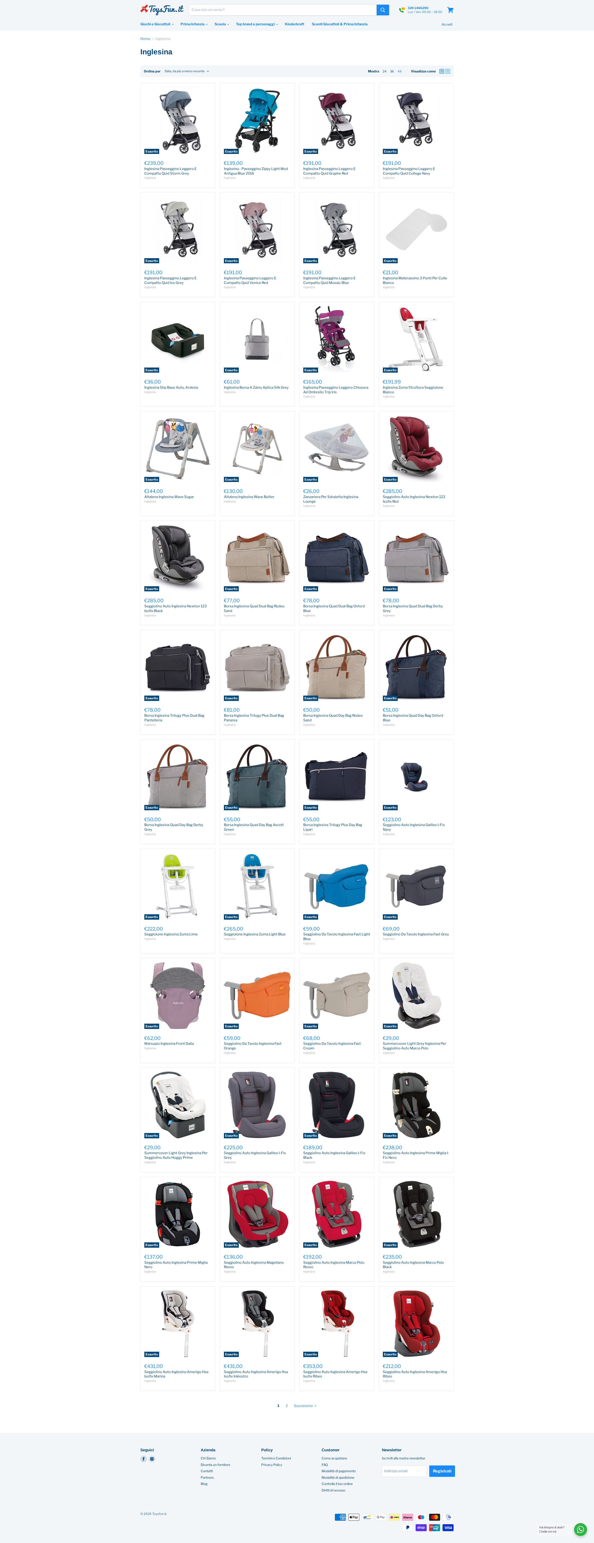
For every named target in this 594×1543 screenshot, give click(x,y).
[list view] (448, 71)
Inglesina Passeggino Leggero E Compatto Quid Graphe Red (329, 171)
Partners (207, 1477)
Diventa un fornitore (215, 1465)
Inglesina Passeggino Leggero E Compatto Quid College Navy (409, 171)
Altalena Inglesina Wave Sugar (169, 497)
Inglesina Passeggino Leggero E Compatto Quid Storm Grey (170, 171)
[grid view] (441, 71)
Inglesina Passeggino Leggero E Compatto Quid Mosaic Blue (329, 280)
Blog (204, 1484)
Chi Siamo (208, 1458)
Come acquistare (334, 1458)
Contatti (207, 1471)
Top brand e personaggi (255, 24)
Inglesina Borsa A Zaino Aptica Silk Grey (256, 387)
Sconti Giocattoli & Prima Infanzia (340, 24)
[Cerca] (383, 10)
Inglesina (150, 177)
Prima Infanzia (193, 24)
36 (392, 71)
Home (145, 39)
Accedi (447, 24)
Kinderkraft (294, 24)
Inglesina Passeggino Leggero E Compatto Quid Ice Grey (170, 280)
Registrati (442, 1471)
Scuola (220, 24)
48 (399, 71)
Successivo (303, 1406)
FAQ (325, 1465)
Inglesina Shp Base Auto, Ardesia (171, 387)
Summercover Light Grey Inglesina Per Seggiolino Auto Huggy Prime (176, 1155)
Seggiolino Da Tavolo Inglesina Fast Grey (416, 934)
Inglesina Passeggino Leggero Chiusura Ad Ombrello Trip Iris (335, 389)
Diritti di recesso (333, 1490)
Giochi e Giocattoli (155, 24)
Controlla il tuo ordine (337, 1484)
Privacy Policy (271, 1465)
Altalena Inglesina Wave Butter (249, 497)
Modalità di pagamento (339, 1471)
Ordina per (152, 71)
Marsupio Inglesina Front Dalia (169, 1044)
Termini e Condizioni (276, 1458)
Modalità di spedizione (338, 1477)
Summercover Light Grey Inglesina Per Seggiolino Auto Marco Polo (414, 1046)
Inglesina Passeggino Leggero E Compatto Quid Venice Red (250, 280)
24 (385, 71)
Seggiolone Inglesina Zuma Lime (171, 934)
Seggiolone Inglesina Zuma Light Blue (255, 934)
